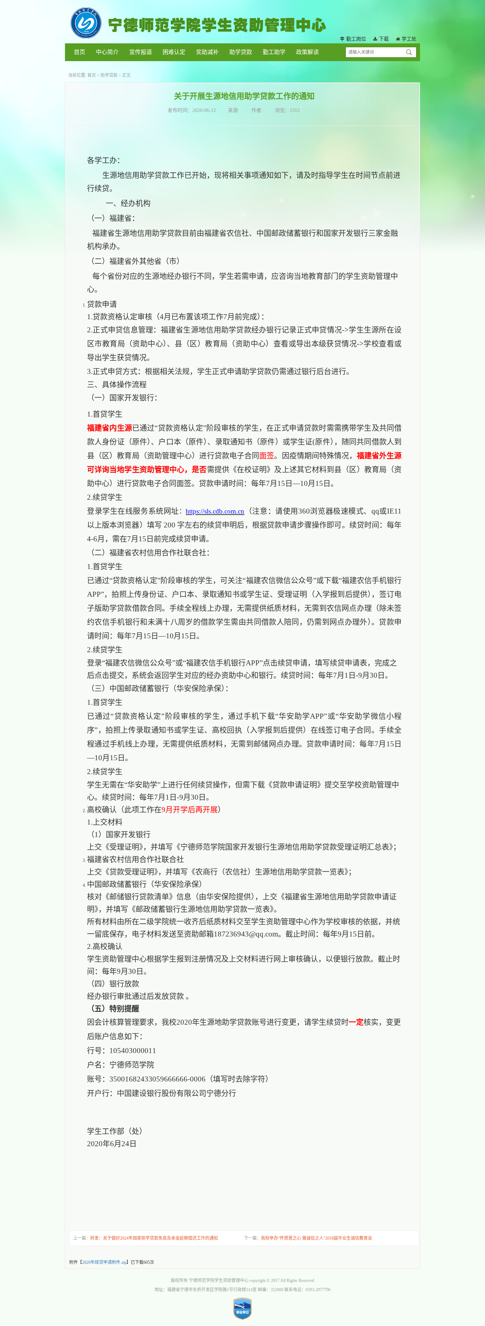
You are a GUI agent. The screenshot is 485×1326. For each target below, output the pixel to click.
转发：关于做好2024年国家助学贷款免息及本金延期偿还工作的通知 (154, 1238)
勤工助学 (274, 52)
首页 (79, 52)
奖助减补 (207, 52)
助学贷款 (240, 52)
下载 (384, 39)
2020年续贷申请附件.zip (104, 1262)
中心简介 (107, 52)
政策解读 (307, 52)
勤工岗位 (356, 39)
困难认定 (174, 52)
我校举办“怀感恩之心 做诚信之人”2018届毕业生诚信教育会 (316, 1238)
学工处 (409, 39)
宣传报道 (140, 52)
